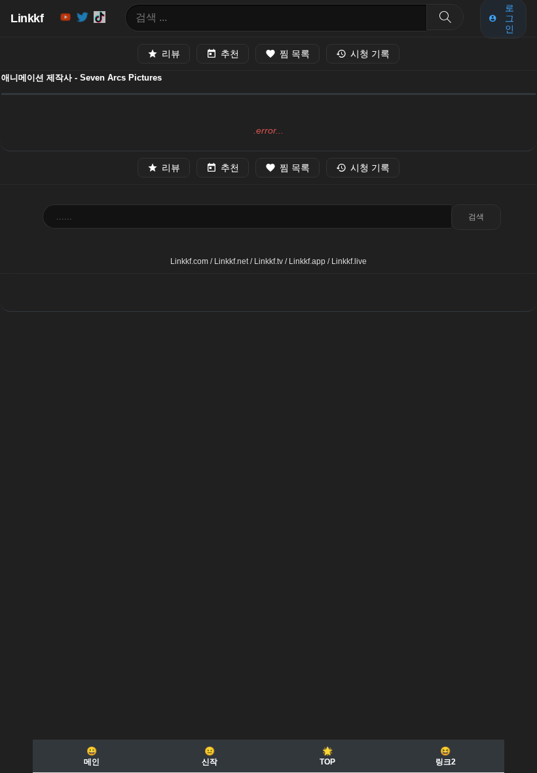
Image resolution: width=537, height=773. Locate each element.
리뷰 (171, 53)
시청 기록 (370, 53)
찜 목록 (295, 53)
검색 (476, 216)
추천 (230, 53)
